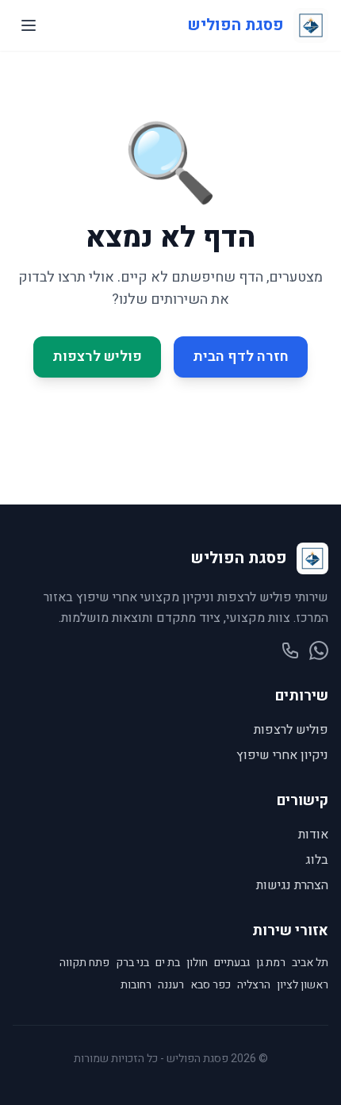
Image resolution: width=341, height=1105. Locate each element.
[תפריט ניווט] (28, 25)
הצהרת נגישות (292, 885)
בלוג (316, 859)
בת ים (167, 963)
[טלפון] (290, 650)
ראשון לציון (302, 985)
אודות (313, 834)
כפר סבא (210, 985)
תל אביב (310, 963)
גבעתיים (232, 963)
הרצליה (253, 985)
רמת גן (270, 963)
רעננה (171, 985)
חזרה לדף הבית (241, 356)
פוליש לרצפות (97, 356)
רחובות (136, 985)
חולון (197, 963)
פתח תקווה (84, 963)
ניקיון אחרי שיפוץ (282, 755)
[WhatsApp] (318, 650)
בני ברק (132, 963)
